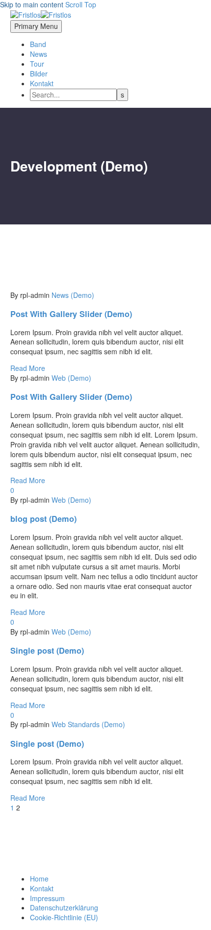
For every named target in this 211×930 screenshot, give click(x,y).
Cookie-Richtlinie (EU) (64, 917)
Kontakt (41, 83)
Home (39, 878)
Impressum (47, 898)
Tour (37, 64)
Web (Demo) (71, 378)
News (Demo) (73, 295)
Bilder (39, 73)
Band (38, 44)
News (38, 54)
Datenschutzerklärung (64, 907)
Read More (27, 368)
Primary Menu (36, 26)
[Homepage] (40, 14)
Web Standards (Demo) (88, 724)
